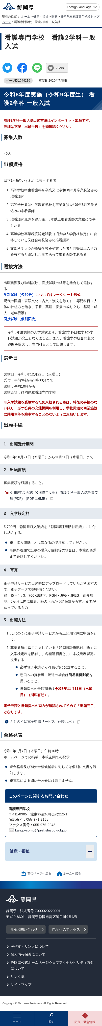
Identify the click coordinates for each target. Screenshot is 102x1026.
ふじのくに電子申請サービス (43, 721)
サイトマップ (21, 984)
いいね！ (61, 67)
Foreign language (79, 7)
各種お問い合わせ (24, 929)
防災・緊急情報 (85, 1022)
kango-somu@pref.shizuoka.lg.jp (41, 830)
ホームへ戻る (72, 873)
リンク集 (18, 977)
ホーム (25, 16)
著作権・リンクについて (30, 946)
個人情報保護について (28, 954)
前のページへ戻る (39, 873)
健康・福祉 (40, 16)
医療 (54, 16)
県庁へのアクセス (66, 929)
